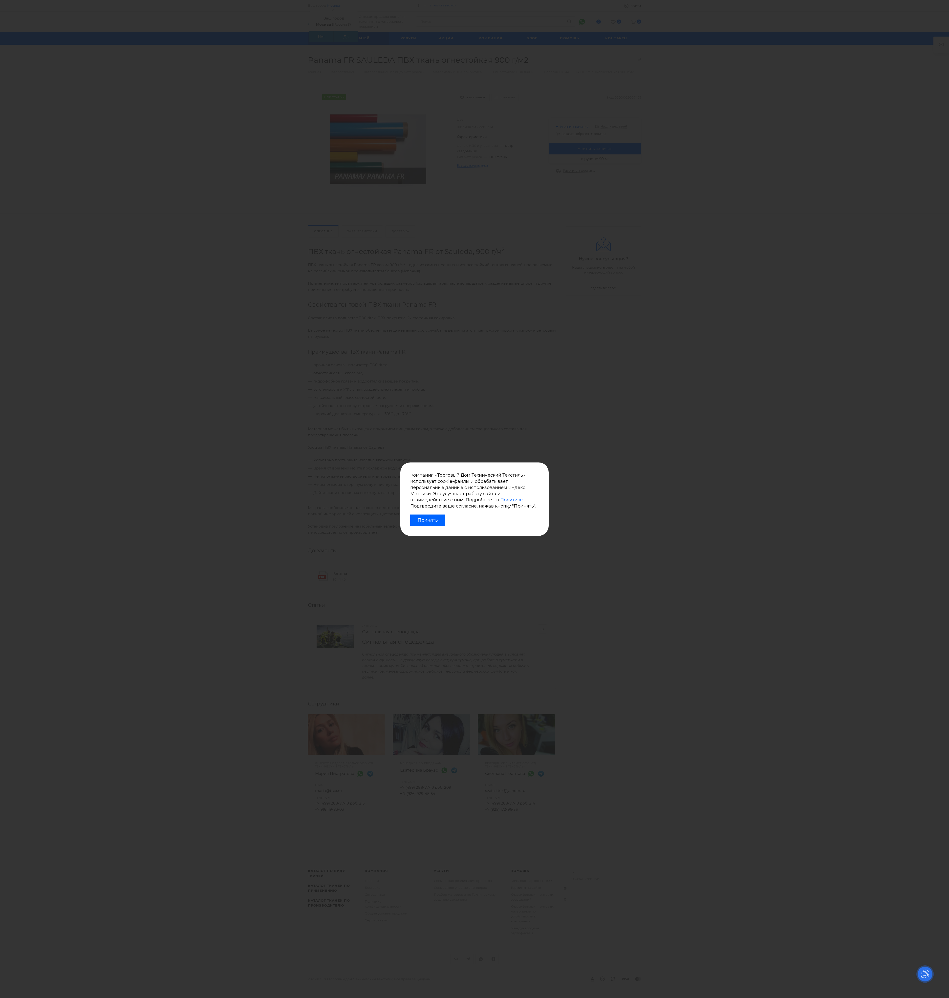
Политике (511, 500)
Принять (428, 520)
